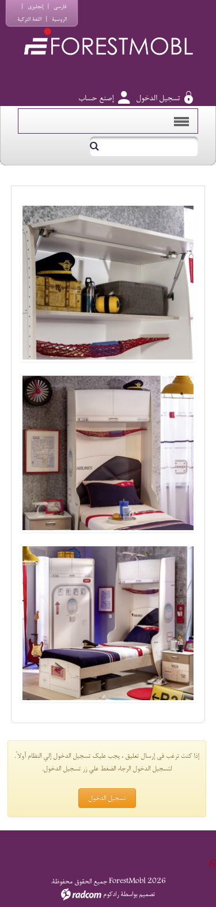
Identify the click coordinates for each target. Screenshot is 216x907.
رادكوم (111, 894)
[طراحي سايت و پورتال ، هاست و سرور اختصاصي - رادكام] (81, 894)
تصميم (147, 894)
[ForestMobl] (108, 30)
